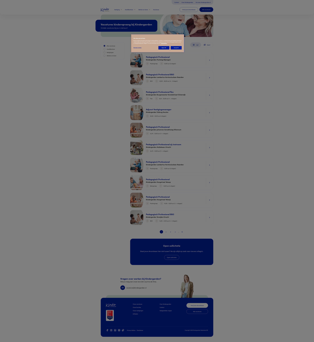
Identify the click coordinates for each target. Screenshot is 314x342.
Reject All (164, 47)
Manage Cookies (137, 47)
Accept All (176, 47)
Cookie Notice (164, 43)
